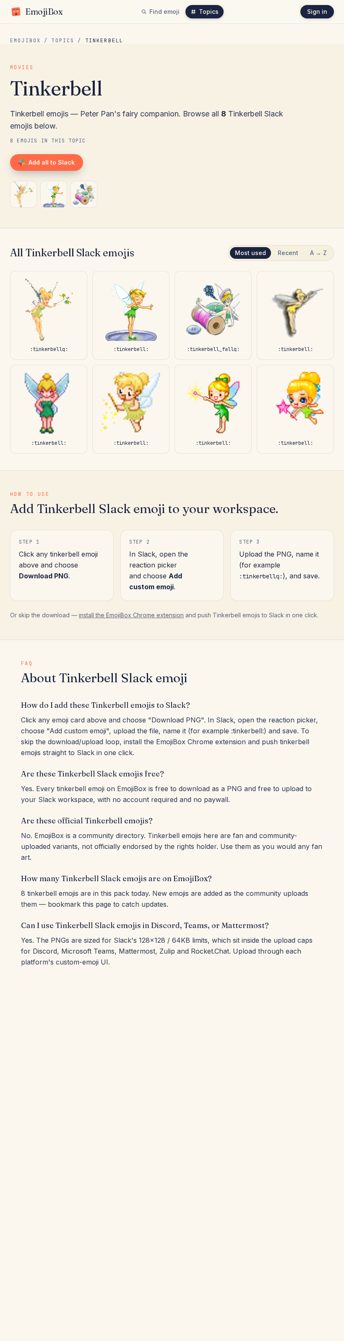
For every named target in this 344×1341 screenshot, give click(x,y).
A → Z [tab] (318, 252)
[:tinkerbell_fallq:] (83, 194)
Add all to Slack (52, 162)
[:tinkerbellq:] (23, 194)
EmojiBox (25, 40)
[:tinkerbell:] (53, 194)
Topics (209, 11)
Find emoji (164, 11)
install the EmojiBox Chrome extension (131, 615)
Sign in (317, 11)
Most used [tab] (250, 252)
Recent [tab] (288, 252)
